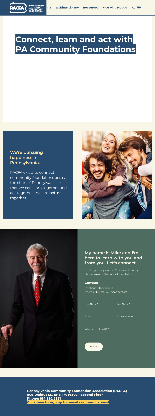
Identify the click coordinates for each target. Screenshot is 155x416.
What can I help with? (96, 329)
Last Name (122, 304)
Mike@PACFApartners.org (111, 292)
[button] (46, 7)
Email (88, 316)
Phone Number (125, 316)
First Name (90, 304)
